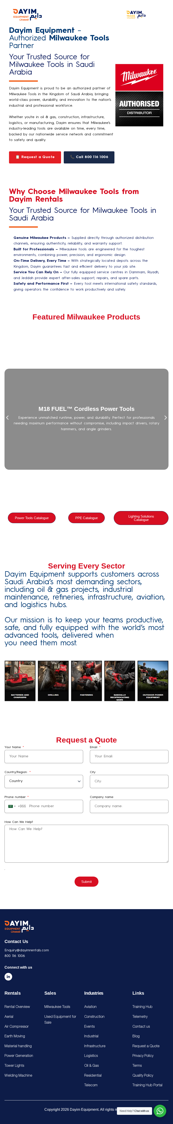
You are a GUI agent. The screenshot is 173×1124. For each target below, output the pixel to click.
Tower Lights (14, 1065)
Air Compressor (17, 1026)
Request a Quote (145, 1046)
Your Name (13, 747)
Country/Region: (17, 772)
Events (89, 1026)
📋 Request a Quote (35, 157)
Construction (94, 1016)
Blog (136, 1036)
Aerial (9, 1016)
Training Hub (142, 1007)
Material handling (18, 1046)
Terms (137, 1065)
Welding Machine (18, 1075)
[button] (7, 417)
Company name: (102, 797)
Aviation (90, 1007)
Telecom (91, 1085)
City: (93, 772)
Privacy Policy (142, 1056)
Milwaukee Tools (57, 1007)
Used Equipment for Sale (60, 1019)
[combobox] (16, 806)
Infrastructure (94, 1046)
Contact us (141, 1026)
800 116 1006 (15, 956)
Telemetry (140, 1016)
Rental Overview (17, 1007)
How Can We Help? (19, 822)
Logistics (91, 1056)
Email (94, 747)
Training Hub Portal (147, 1085)
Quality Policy (142, 1075)
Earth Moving (15, 1036)
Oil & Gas (91, 1065)
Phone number (16, 797)
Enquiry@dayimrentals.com (27, 950)
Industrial (91, 1036)
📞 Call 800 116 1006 (89, 157)
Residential (93, 1075)
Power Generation (19, 1056)
